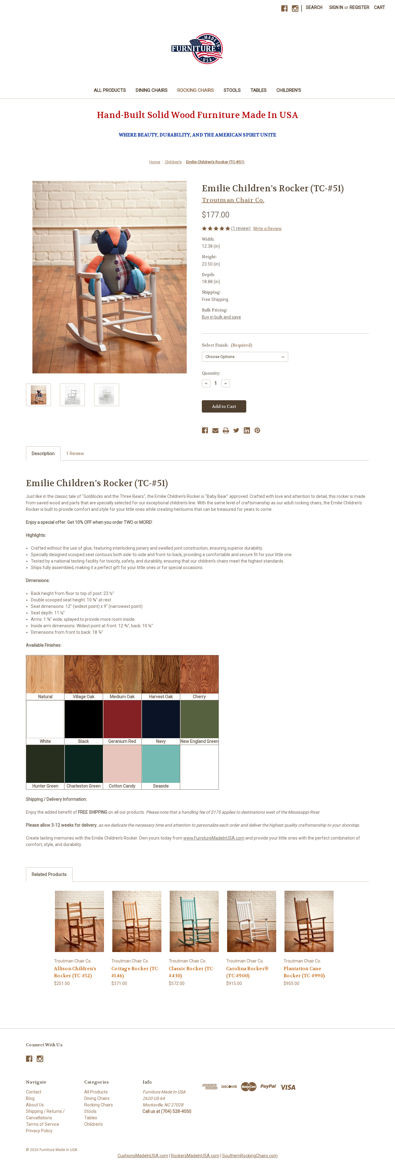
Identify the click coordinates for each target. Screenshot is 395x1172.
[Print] (226, 430)
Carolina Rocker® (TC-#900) (247, 972)
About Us (35, 1104)
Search (314, 7)
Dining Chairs (152, 90)
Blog (30, 1098)
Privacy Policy (39, 1130)
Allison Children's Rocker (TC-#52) (75, 972)
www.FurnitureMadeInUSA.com (213, 838)
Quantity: (211, 373)
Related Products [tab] (49, 874)
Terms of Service (42, 1124)
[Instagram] (295, 8)
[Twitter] (236, 430)
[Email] (215, 430)
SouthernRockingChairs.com (250, 1155)
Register (359, 7)
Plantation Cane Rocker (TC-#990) (304, 972)
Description (43, 453)
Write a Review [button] (267, 228)
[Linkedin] (247, 430)
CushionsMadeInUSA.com (143, 1155)
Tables (259, 90)
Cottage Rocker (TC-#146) (135, 972)
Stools (232, 90)
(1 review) (241, 228)
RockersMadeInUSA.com (195, 1155)
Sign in (336, 7)
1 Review (75, 453)
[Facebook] (284, 8)
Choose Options (79, 921)
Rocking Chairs (195, 90)
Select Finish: (227, 345)
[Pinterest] (257, 430)
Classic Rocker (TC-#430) (191, 972)
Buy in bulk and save (221, 317)
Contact (33, 1091)
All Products (110, 90)
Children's (288, 90)
